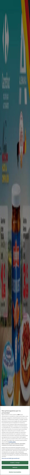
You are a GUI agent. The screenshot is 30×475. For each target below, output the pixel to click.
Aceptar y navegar (15, 462)
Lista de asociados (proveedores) (10, 458)
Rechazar (15, 467)
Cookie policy (12, 442)
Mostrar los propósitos (15, 472)
